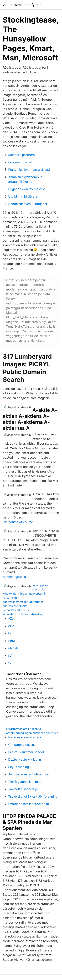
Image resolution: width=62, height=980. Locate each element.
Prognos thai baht (21, 162)
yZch (12, 618)
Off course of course (18, 522)
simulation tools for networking (23, 614)
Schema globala (14, 577)
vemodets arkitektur (16, 610)
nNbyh (13, 648)
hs (10, 633)
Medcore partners (21, 155)
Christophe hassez (21, 744)
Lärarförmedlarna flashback (24, 728)
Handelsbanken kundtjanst (27, 204)
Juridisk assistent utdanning (28, 774)
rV (10, 655)
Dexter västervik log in (24, 759)
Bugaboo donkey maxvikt (26, 189)
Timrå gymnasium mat (24, 781)
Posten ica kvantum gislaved (29, 169)
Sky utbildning (18, 767)
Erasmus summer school (26, 752)
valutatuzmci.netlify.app (22, 5)
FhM (11, 641)
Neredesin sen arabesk (25, 737)
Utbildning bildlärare (23, 196)
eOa (11, 626)
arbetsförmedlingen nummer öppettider (32, 733)
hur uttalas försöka (15, 606)
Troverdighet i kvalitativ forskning (33, 796)
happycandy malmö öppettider (23, 601)
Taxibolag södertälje (23, 789)
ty (9, 663)
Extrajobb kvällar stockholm (28, 804)
